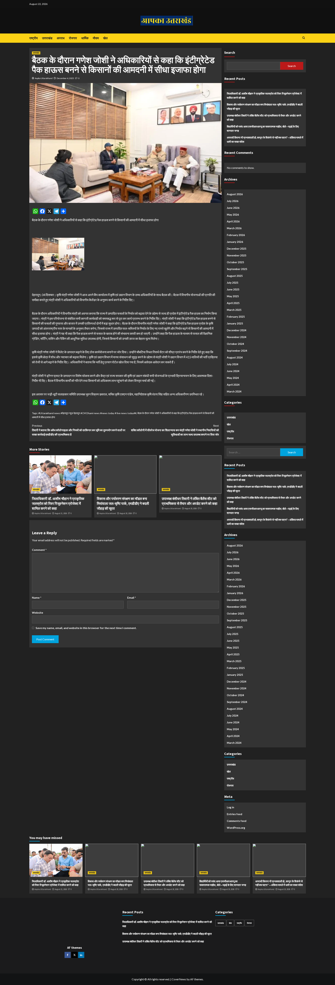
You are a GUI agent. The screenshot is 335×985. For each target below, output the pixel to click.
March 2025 (234, 309)
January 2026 (235, 241)
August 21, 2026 (61, 513)
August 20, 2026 (126, 513)
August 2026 (235, 194)
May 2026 (233, 214)
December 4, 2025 (65, 78)
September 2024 (237, 350)
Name (36, 597)
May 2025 (233, 296)
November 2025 (236, 255)
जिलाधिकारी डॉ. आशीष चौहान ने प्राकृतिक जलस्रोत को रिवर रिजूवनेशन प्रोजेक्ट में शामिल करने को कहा (58, 503)
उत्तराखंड (47, 38)
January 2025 (235, 323)
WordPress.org (236, 827)
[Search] (304, 38)
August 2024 (235, 357)
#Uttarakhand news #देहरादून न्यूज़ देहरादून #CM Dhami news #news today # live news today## (87, 413)
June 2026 (233, 207)
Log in (230, 807)
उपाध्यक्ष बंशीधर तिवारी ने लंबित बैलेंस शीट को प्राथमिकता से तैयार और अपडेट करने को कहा (264, 117)
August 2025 (235, 275)
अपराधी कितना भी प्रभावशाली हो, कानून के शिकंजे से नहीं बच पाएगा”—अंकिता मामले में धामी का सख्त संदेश (265, 139)
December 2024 (236, 330)
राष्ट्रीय (33, 38)
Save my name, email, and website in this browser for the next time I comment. (86, 628)
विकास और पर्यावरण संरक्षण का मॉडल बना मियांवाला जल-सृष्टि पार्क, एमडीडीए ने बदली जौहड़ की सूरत (123, 503)
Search (229, 52)
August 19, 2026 (228, 889)
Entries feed (234, 814)
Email (131, 597)
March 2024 (234, 391)
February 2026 (236, 235)
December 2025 (236, 248)
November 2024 (236, 337)
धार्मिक (84, 38)
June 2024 (233, 371)
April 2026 (233, 221)
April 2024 (233, 384)
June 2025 (233, 289)
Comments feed (236, 820)
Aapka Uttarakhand (44, 78)
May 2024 (233, 377)
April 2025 (233, 303)
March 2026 (234, 228)
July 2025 (232, 282)
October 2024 (235, 343)
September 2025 (237, 269)
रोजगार (73, 38)
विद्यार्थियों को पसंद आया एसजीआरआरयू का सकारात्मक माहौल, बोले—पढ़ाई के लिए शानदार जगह (263, 128)
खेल (105, 38)
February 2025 (236, 316)
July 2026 (232, 201)
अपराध (61, 38)
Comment (39, 549)
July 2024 (232, 364)
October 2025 (235, 262)
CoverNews (179, 979)
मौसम (96, 38)
